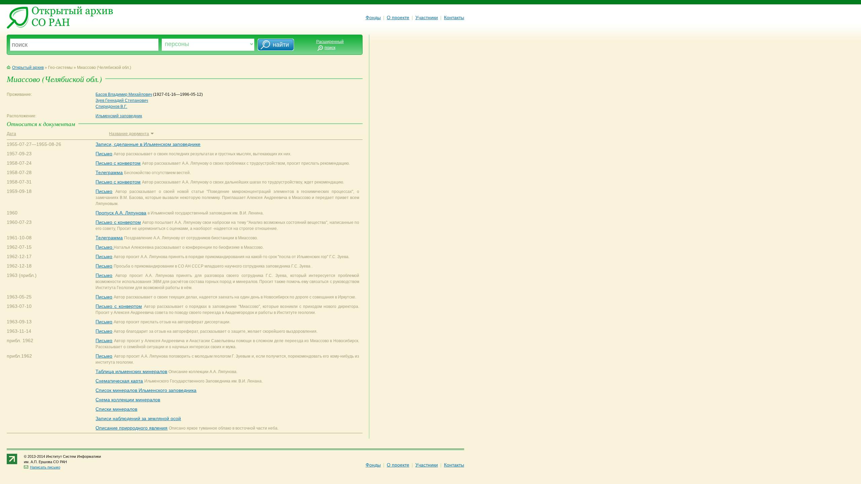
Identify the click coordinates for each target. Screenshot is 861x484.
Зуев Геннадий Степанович (122, 100)
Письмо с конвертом (118, 163)
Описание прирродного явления (131, 428)
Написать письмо (45, 467)
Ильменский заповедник (119, 116)
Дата (11, 133)
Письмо (104, 153)
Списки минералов (116, 409)
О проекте (398, 17)
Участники (426, 17)
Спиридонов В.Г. (111, 106)
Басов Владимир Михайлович (124, 94)
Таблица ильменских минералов (131, 371)
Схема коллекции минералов (128, 399)
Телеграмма (109, 172)
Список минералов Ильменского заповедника (146, 390)
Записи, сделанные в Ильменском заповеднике (148, 144)
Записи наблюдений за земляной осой (138, 418)
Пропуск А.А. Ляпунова (121, 212)
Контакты (454, 17)
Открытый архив (28, 67)
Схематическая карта (119, 381)
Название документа (129, 133)
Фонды (373, 17)
